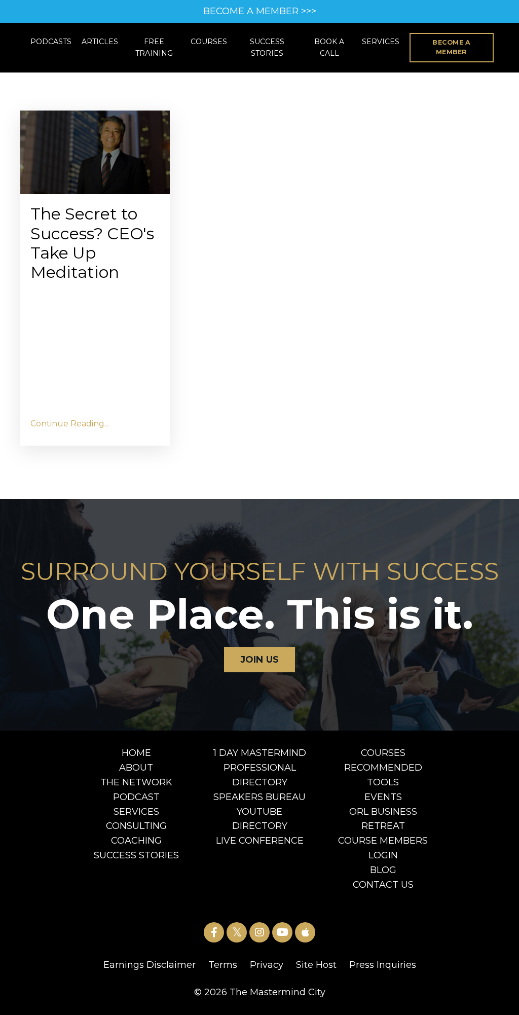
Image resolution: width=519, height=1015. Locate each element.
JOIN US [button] (259, 659)
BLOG (383, 870)
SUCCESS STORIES (267, 47)
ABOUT (136, 767)
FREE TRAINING (154, 47)
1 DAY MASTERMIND (259, 752)
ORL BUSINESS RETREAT (383, 819)
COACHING (136, 840)
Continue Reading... (69, 423)
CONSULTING (136, 825)
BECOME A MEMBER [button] (451, 47)
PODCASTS (50, 41)
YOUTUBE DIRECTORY (259, 819)
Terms (222, 964)
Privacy (266, 964)
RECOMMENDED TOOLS (383, 775)
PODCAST (136, 797)
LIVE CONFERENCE (260, 840)
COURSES (209, 41)
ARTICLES (100, 41)
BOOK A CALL (329, 47)
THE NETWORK (136, 782)
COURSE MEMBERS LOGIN (383, 848)
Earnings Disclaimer (149, 964)
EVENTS (383, 797)
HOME (136, 752)
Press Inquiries (382, 964)
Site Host (316, 964)
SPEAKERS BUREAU (259, 797)
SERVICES (380, 41)
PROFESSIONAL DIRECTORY (260, 775)
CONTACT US (383, 884)
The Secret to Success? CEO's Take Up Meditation (92, 243)
